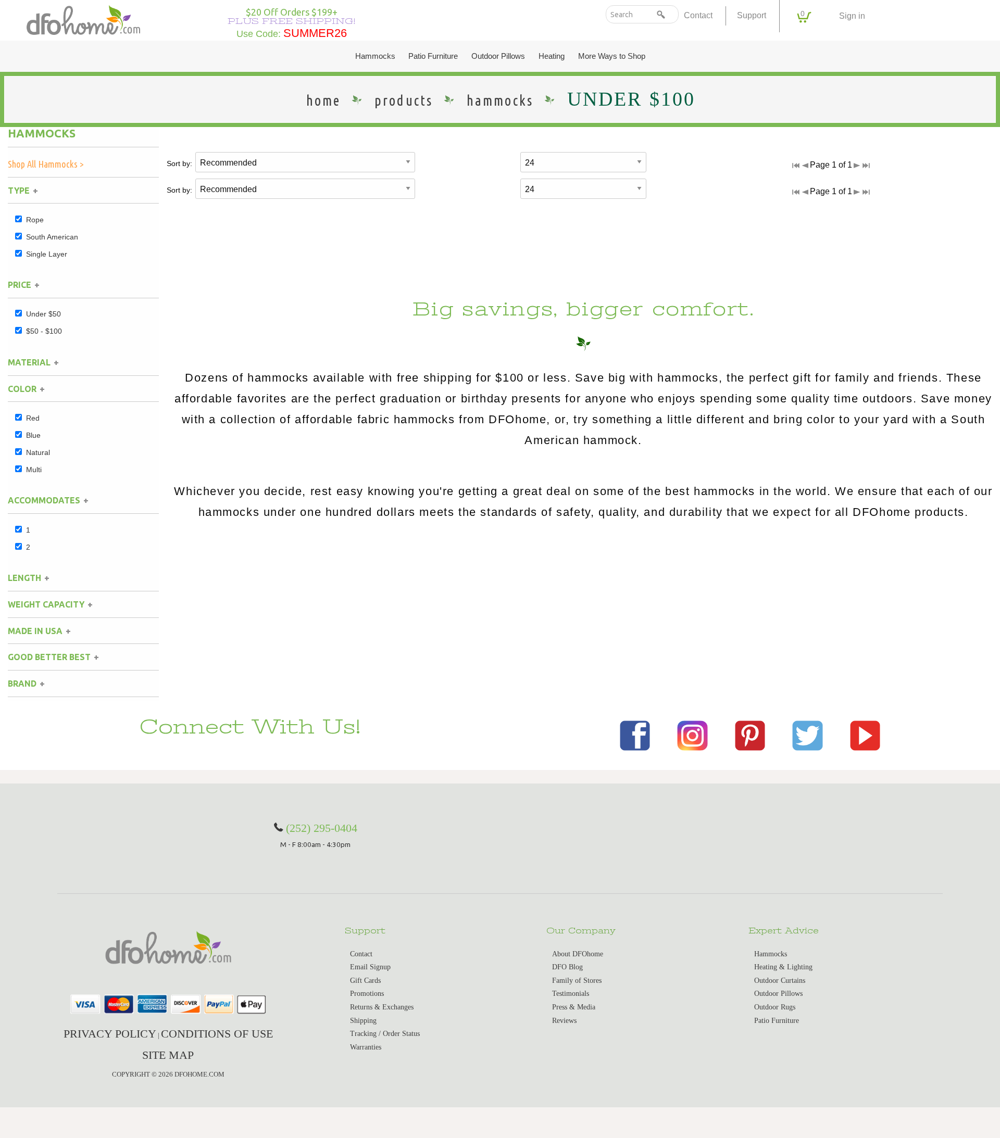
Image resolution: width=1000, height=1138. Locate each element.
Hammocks (375, 56)
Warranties (365, 1047)
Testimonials (570, 993)
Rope (35, 220)
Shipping (363, 1021)
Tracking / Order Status (385, 1034)
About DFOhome (577, 954)
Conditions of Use (217, 1033)
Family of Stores (577, 980)
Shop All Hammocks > (46, 164)
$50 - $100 (44, 331)
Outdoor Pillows (498, 56)
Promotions (367, 993)
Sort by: (179, 163)
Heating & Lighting (783, 967)
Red (33, 418)
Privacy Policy (110, 1033)
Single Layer (46, 254)
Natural (38, 452)
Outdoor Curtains (779, 980)
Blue (33, 435)
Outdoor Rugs (774, 1007)
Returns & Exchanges (382, 1007)
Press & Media (573, 1007)
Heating (552, 56)
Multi (34, 469)
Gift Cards (365, 980)
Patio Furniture (433, 56)
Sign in (852, 15)
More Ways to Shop (611, 56)
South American (52, 237)
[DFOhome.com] (83, 19)
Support (751, 15)
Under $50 (43, 314)
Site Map (168, 1054)
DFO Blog (567, 967)
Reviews (564, 1021)
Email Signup (370, 967)
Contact (698, 15)
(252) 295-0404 (321, 827)
